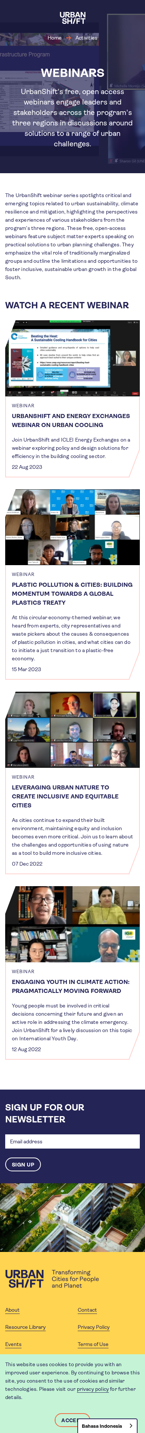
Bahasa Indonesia (102, 1426)
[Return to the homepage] (52, 1279)
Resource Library (25, 1327)
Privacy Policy (94, 1327)
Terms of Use (93, 1344)
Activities (86, 38)
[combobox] (107, 1425)
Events (13, 1344)
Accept (72, 1420)
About (12, 1310)
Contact (87, 1310)
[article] (72, 398)
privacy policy (93, 1389)
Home (55, 38)
